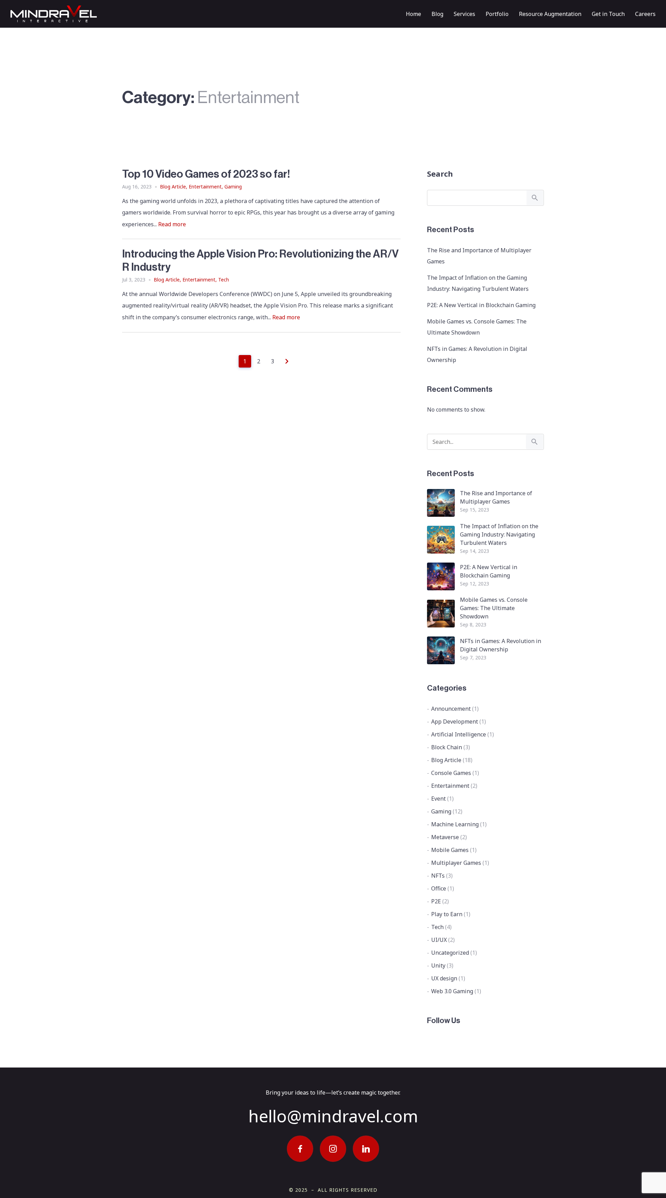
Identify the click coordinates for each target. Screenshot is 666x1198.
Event (438, 798)
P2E (436, 901)
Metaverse (445, 837)
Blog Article (173, 186)
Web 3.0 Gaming (452, 991)
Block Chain (446, 747)
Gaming (233, 186)
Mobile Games (450, 850)
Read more (172, 224)
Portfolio (497, 14)
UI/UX (439, 940)
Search (440, 173)
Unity (438, 965)
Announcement (451, 708)
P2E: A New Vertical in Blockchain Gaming (481, 305)
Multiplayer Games (456, 863)
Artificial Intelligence (458, 734)
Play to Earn (446, 914)
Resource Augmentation (550, 14)
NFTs (438, 875)
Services (464, 14)
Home (413, 14)
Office (438, 888)
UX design (444, 978)
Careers (645, 14)
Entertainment (205, 186)
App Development (454, 721)
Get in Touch (608, 14)
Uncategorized (450, 952)
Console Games (451, 773)
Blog (437, 14)
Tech (223, 279)
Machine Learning (455, 824)
